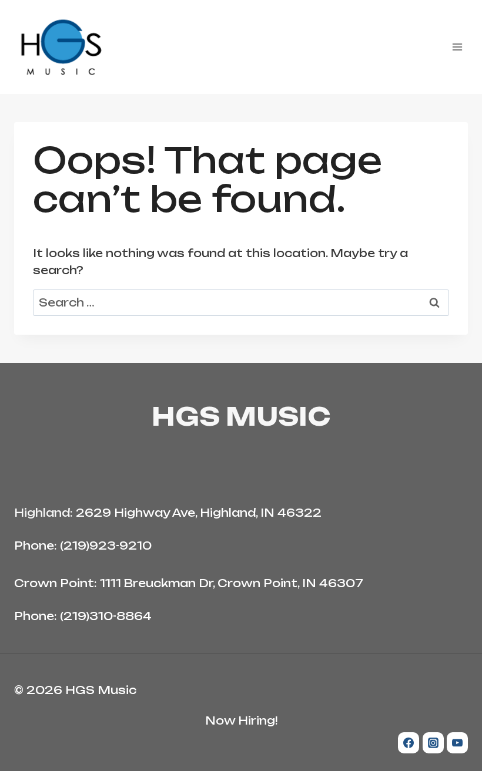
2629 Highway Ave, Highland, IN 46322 (199, 512)
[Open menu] (457, 47)
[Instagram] (433, 742)
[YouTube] (457, 742)
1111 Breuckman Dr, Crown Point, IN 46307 (231, 583)
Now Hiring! (241, 720)
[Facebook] (408, 742)
